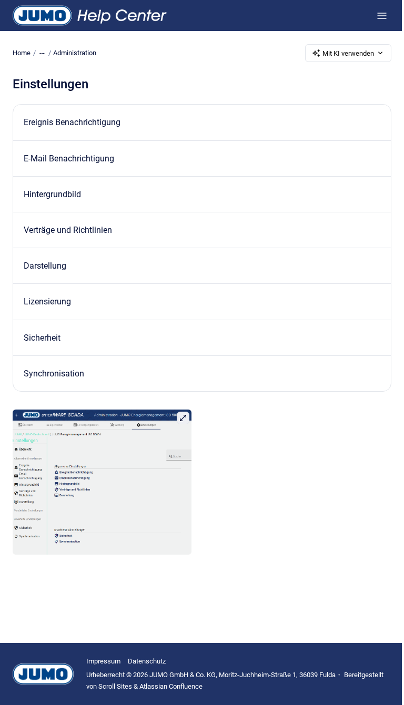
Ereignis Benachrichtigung (72, 122)
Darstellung (45, 266)
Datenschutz (147, 661)
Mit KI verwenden (348, 53)
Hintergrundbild (52, 194)
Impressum (103, 661)
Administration (74, 53)
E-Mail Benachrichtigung (69, 159)
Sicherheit (42, 338)
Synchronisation (54, 374)
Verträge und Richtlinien (68, 230)
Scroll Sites (115, 686)
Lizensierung (47, 301)
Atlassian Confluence (171, 686)
